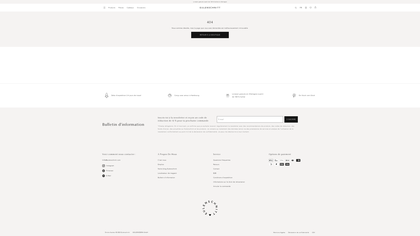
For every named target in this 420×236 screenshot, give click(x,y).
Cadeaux (130, 8)
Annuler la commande (222, 186)
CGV (313, 232)
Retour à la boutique (210, 35)
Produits (111, 8)
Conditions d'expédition (223, 178)
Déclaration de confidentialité (298, 232)
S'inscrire (291, 119)
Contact (216, 169)
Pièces (121, 8)
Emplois (161, 164)
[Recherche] (296, 8)
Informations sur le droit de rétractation (229, 182)
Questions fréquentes (221, 160)
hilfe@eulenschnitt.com (111, 160)
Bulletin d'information (166, 178)
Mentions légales (279, 232)
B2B (214, 173)
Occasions (141, 8)
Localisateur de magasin (167, 173)
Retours (216, 164)
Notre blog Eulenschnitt (167, 169)
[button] (296, 8)
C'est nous (162, 160)
